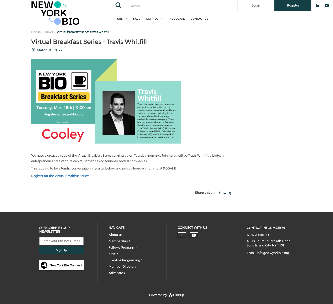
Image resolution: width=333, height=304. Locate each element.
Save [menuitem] (136, 18)
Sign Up (61, 250)
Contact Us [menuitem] (199, 18)
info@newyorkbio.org (273, 253)
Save (112, 254)
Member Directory (122, 266)
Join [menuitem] (120, 18)
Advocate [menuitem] (177, 18)
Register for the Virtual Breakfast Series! (60, 176)
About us (115, 235)
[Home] (55, 13)
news (49, 32)
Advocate (116, 273)
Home (36, 32)
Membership (118, 241)
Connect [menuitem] (153, 18)
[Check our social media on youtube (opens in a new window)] (194, 235)
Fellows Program (121, 247)
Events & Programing (124, 260)
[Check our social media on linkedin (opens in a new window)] (181, 235)
